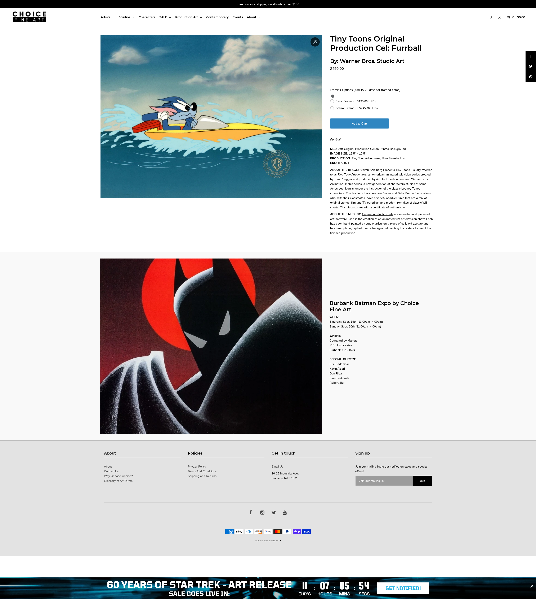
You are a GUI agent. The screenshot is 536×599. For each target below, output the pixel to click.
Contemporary (217, 17)
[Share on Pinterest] (531, 77)
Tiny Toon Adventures (352, 174)
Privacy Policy (197, 466)
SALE (163, 17)
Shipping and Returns (202, 476)
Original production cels (377, 214)
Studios (125, 17)
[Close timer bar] (531, 586)
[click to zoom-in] (315, 42)
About (252, 17)
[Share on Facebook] (531, 56)
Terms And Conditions (202, 471)
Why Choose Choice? (118, 476)
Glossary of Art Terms (118, 480)
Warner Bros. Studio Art (372, 61)
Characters (147, 17)
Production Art (187, 17)
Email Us (277, 466)
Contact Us (111, 471)
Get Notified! (403, 588)
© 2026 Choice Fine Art (267, 541)
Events (238, 17)
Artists (106, 17)
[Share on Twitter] (531, 66)
